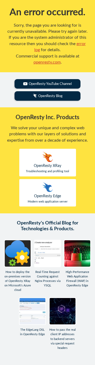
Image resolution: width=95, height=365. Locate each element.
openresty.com (47, 62)
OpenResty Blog (50, 96)
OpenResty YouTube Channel (50, 84)
